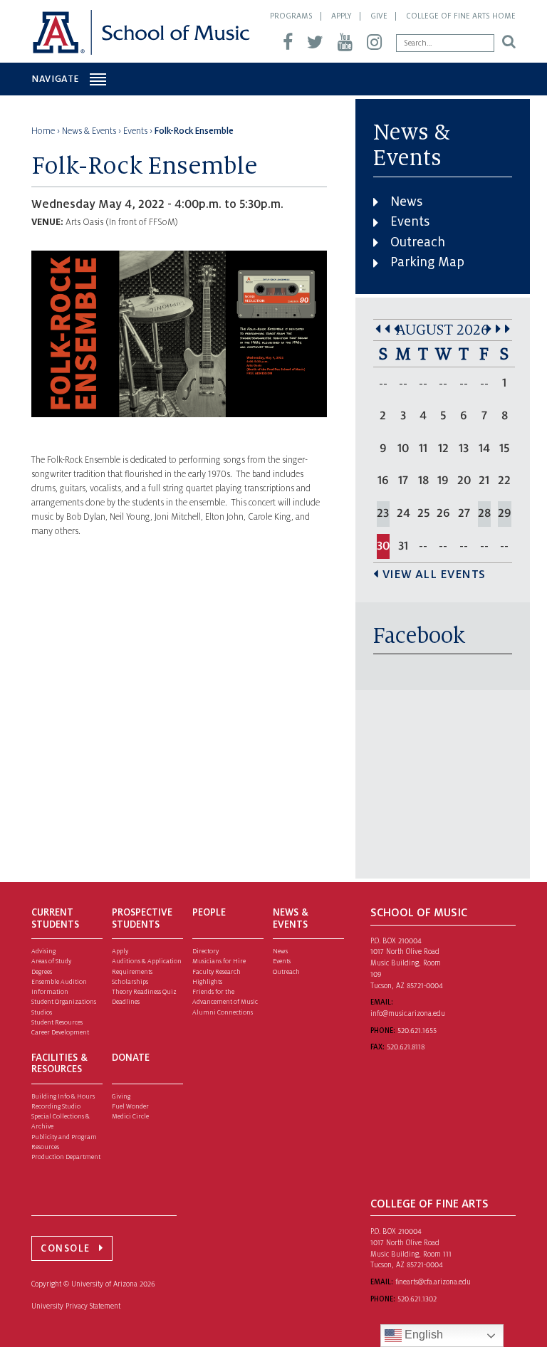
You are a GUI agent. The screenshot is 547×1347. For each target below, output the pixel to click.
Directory (205, 951)
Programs (291, 15)
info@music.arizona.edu (407, 1013)
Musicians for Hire (219, 961)
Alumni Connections (222, 1012)
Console (65, 1248)
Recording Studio (55, 1106)
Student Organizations (63, 1001)
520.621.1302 (417, 1299)
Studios (41, 1012)
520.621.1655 (417, 1030)
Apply (341, 15)
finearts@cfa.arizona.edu (433, 1282)
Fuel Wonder (130, 1106)
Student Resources (57, 1022)
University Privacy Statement (75, 1306)
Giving (121, 1096)
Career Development (60, 1032)
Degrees (41, 971)
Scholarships (130, 981)
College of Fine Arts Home (461, 15)
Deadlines (126, 1001)
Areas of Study (51, 961)
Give (378, 15)
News (406, 201)
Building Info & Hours (63, 1096)
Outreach (417, 242)
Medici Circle (130, 1116)
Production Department (65, 1156)
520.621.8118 (405, 1047)
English (422, 1334)
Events (409, 221)
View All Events (434, 574)
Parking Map (427, 262)
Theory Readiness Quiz (144, 991)
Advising (43, 951)
